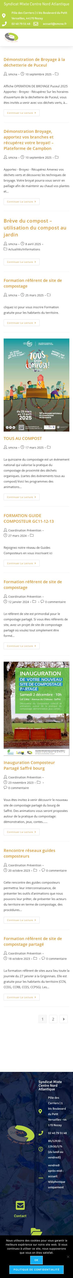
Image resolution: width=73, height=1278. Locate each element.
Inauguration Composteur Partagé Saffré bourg (29, 765)
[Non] (68, 1257)
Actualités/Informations (24, 249)
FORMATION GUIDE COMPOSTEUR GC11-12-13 (29, 518)
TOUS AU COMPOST (23, 438)
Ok (36, 1260)
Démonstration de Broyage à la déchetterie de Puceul (34, 62)
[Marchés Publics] (36, 1232)
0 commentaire (55, 602)
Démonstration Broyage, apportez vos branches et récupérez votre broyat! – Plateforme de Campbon (29, 140)
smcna (12, 74)
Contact (20, 1216)
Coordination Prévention (24, 530)
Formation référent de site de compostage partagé (33, 941)
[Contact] (20, 1205)
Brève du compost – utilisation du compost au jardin (35, 227)
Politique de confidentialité (36, 1269)
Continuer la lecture (23, 111)
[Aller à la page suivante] (64, 1019)
